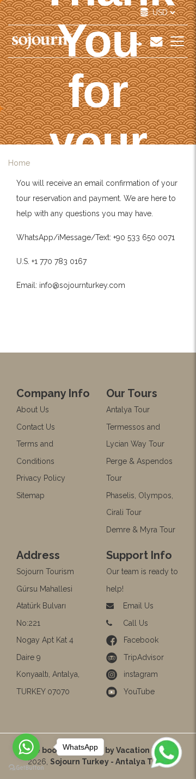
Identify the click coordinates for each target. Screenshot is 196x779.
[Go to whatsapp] (26, 747)
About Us (32, 409)
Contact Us (35, 427)
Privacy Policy (40, 478)
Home (19, 163)
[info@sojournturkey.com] (156, 41)
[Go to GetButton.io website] (26, 767)
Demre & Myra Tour (140, 529)
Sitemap (30, 495)
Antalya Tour (128, 409)
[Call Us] (137, 41)
